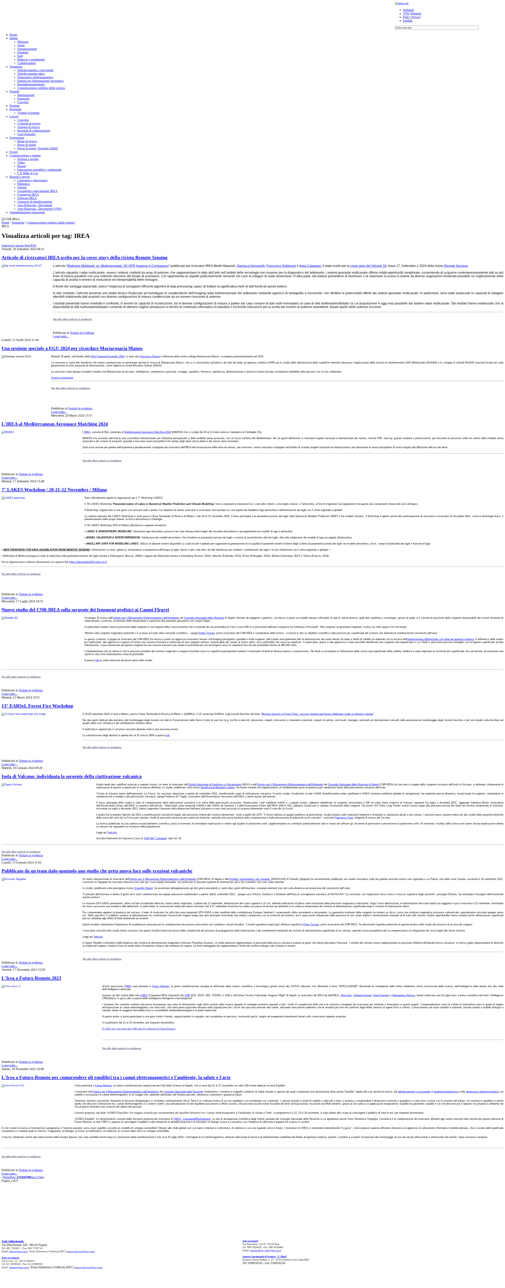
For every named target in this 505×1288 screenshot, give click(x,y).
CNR (187, 995)
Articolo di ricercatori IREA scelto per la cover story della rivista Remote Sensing (84, 257)
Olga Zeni (346, 995)
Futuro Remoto (160, 986)
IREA (87, 432)
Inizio (6, 1177)
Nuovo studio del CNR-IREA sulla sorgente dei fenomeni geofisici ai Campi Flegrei (85, 609)
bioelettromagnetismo (446, 1091)
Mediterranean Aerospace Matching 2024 (147, 432)
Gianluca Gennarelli (251, 266)
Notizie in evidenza (82, 332)
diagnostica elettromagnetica (482, 1091)
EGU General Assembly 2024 (107, 356)
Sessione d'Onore (150, 356)
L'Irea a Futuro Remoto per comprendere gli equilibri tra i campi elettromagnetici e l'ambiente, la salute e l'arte (116, 1077)
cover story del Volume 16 (368, 266)
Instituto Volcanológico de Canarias (250, 879)
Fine (40, 1177)
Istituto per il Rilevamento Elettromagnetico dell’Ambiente (146, 617)
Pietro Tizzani (207, 633)
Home (5, 222)
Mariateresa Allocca (403, 995)
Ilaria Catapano (310, 266)
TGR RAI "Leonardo (155, 838)
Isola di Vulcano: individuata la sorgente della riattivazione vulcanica (72, 776)
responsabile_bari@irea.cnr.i (265, 1250)
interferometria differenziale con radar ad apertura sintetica (440, 639)
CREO (144, 995)
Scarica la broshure (62, 377)
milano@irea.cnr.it (19, 1267)
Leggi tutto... (61, 336)
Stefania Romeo (362, 995)
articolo (112, 832)
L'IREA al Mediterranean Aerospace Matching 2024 (55, 423)
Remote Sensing (456, 266)
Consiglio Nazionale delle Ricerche (204, 617)
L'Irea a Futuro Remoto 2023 (31, 978)
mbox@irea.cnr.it (18, 1251)
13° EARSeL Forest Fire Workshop (37, 705)
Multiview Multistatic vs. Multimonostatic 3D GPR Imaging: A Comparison (118, 266)
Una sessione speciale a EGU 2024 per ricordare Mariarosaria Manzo (72, 348)
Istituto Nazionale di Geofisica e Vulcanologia (215, 784)
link (97, 660)
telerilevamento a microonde (414, 1091)
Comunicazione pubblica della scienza (50, 222)
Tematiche (18, 222)
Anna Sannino (381, 995)
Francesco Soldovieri (281, 266)
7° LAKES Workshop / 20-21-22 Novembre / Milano (54, 489)
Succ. (34, 1177)
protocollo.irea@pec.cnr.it (81, 1251)
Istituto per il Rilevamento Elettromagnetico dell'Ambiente (290, 784)
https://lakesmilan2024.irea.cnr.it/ (88, 561)
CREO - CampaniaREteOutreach (192, 1118)
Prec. (13, 1177)
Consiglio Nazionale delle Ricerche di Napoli (353, 784)
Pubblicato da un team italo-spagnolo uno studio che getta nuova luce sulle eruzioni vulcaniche (97, 870)
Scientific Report (143, 888)
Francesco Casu (344, 817)
